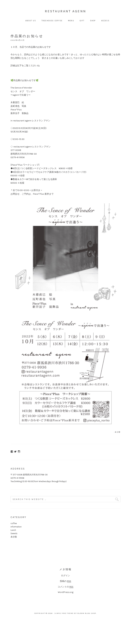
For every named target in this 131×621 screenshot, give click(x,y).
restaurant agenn (65, 11)
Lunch (13, 530)
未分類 (117, 432)
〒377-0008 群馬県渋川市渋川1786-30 (29, 474)
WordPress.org (65, 592)
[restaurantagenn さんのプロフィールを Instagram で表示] (19, 451)
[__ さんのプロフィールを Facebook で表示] (12, 451)
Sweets (14, 533)
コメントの (65, 586)
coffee (14, 523)
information (16, 527)
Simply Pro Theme (64, 613)
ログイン (65, 575)
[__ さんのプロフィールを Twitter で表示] (15, 451)
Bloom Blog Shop (86, 613)
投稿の (65, 581)
